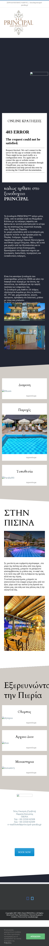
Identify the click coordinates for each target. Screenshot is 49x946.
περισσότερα (31, 396)
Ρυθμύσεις (8, 943)
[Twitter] (32, 898)
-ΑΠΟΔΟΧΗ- (35, 936)
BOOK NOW (24, 852)
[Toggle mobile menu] (44, 11)
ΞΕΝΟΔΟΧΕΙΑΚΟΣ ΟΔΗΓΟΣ (17, 3)
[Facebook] (28, 898)
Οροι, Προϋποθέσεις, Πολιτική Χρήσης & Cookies (26, 916)
